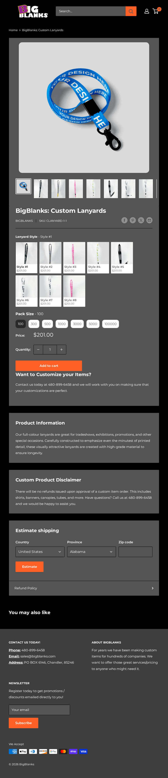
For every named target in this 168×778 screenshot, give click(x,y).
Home (13, 30)
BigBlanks (24, 220)
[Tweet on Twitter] (141, 220)
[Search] (131, 11)
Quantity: (23, 349)
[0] (155, 11)
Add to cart (49, 366)
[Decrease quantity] (38, 349)
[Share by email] (149, 220)
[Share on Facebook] (124, 220)
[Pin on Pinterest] (133, 220)
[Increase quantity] (61, 349)
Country (22, 542)
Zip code (126, 542)
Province (74, 542)
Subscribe (23, 723)
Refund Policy (25, 588)
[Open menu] (11, 11)
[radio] (27, 258)
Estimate (29, 567)
